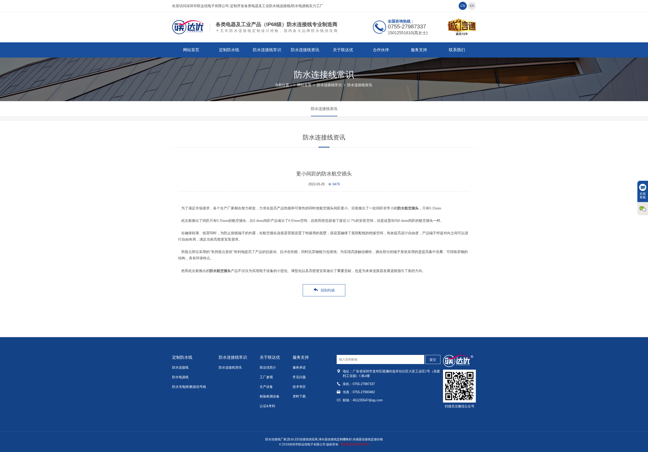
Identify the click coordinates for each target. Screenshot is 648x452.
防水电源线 (180, 377)
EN (472, 6)
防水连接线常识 (267, 50)
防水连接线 (180, 367)
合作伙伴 (381, 50)
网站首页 (191, 50)
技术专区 (299, 387)
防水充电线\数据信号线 (189, 387)
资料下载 (299, 396)
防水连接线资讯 (305, 50)
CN (462, 6)
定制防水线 (229, 50)
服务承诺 (299, 367)
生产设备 (266, 387)
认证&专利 (267, 406)
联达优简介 (268, 367)
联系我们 (457, 50)
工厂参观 (266, 377)
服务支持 (419, 50)
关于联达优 (343, 50)
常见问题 (299, 377)
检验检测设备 (269, 396)
